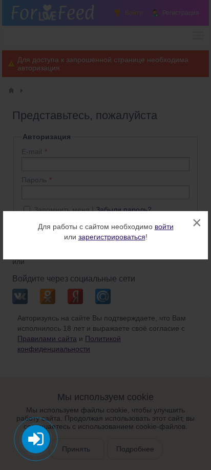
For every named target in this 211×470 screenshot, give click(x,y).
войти (164, 226)
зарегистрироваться (111, 237)
